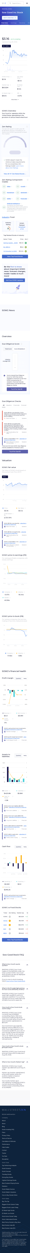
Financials (24, 198)
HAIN (5, 925)
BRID (5, 933)
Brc (4, 247)
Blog (3, 1126)
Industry (5, 217)
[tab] (4, 23)
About (4, 1120)
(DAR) (16, 243)
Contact (4, 1150)
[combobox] (16, 3)
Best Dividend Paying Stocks (10, 1183)
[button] (15, 964)
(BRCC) (8, 247)
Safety (9, 198)
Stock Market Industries (9, 1192)
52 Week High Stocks (8, 1210)
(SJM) (15, 251)
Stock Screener (6, 1168)
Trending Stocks (6, 1174)
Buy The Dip (5, 1201)
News (3, 1123)
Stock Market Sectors (8, 1189)
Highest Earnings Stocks (9, 1180)
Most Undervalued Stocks (9, 1219)
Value (8, 186)
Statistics (4, 1186)
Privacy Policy (6, 1135)
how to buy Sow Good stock (15, 981)
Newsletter (5, 1159)
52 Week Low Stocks (8, 1213)
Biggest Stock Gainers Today (10, 1204)
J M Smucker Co (8, 251)
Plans (3, 1132)
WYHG (5, 920)
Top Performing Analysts (9, 1165)
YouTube (4, 1156)
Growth (23, 186)
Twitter (4, 1153)
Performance (6, 1144)
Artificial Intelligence (13, 203)
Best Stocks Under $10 (8, 1228)
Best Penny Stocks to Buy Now (11, 1222)
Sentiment (24, 192)
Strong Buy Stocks (7, 1177)
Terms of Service (7, 1138)
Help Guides (5, 1147)
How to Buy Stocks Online (9, 1195)
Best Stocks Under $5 (8, 1225)
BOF (4, 929)
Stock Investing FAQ (8, 1129)
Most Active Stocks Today (9, 1216)
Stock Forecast (6, 1171)
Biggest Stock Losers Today (10, 1207)
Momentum (10, 192)
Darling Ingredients (8, 243)
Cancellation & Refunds (9, 1141)
